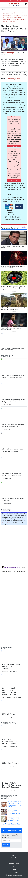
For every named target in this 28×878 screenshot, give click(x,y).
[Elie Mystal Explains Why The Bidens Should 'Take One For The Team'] (14, 415)
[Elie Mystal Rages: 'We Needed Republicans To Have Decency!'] (14, 464)
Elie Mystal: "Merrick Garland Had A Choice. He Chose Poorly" (13, 28)
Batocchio (4, 766)
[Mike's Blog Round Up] (11, 755)
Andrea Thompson (6, 697)
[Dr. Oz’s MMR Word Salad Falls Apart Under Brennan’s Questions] (11, 775)
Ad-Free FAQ (21, 187)
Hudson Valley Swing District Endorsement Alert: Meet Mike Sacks (14, 811)
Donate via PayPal (19, 206)
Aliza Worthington (9, 53)
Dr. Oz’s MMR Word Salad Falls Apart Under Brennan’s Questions (11, 785)
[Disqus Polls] (14, 545)
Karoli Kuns (5, 717)
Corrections (14, 872)
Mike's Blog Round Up (11, 763)
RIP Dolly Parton (8, 714)
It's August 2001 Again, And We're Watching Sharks (11, 666)
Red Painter (5, 746)
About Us (14, 858)
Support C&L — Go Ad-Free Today (14, 1)
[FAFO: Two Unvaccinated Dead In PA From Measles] (11, 731)
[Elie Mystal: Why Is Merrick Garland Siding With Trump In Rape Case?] (14, 365)
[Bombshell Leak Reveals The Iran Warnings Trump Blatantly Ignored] (11, 680)
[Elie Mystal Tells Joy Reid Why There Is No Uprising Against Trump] (14, 390)
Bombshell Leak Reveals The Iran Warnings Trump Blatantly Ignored (9, 691)
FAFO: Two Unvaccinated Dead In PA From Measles (11, 741)
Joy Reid (17, 79)
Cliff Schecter (5, 671)
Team (14, 855)
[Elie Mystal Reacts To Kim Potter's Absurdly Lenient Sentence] (14, 439)
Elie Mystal (10, 79)
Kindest (9, 210)
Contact (14, 861)
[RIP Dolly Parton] (11, 706)
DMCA (14, 869)
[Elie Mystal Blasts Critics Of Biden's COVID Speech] (14, 489)
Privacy (14, 866)
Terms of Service (6, 522)
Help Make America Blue (11, 824)
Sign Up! (6, 845)
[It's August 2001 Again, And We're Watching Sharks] (11, 656)
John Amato (5, 790)
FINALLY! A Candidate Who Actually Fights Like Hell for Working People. (15, 818)
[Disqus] (14, 583)
